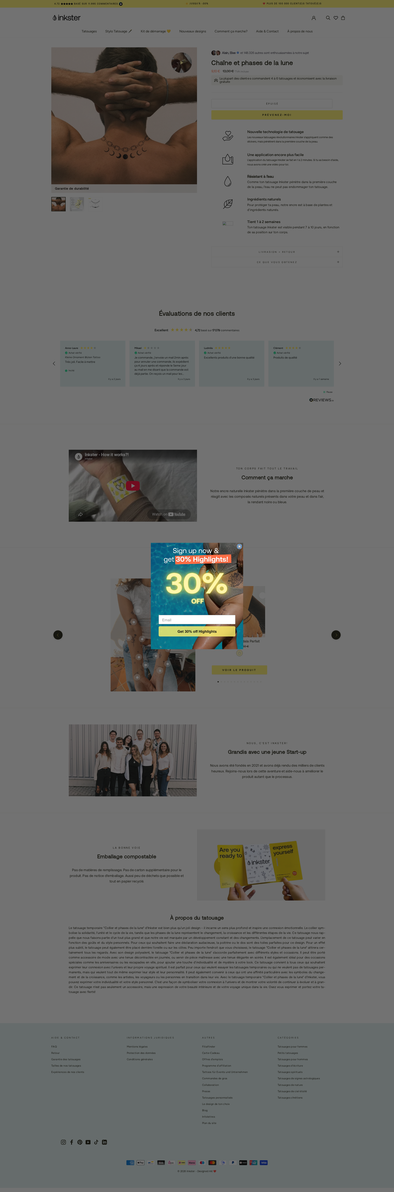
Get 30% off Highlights (197, 631)
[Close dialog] (239, 546)
